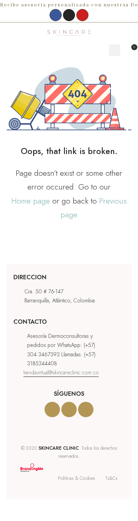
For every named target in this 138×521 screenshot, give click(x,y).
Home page (30, 201)
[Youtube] (82, 15)
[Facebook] (56, 15)
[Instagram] (69, 15)
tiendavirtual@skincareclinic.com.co (61, 372)
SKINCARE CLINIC (59, 448)
